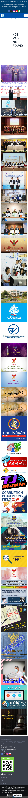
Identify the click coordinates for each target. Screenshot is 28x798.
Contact (3, 783)
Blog (2, 780)
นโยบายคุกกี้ (12, 792)
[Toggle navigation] (26, 15)
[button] (22, 15)
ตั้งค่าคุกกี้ (9, 795)
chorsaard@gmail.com (10, 749)
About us (4, 777)
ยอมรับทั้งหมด (17, 795)
